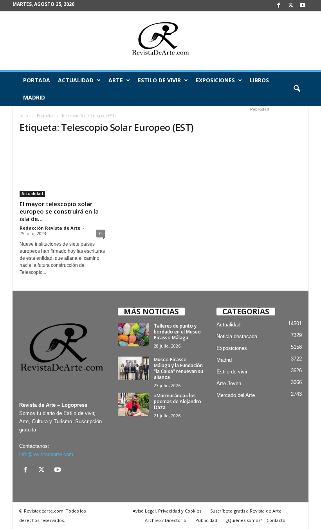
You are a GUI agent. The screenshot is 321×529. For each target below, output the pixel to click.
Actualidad (76, 80)
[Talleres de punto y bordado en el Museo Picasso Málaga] (133, 334)
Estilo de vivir (159, 80)
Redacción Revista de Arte (50, 228)
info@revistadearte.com (46, 454)
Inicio (24, 115)
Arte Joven (228, 383)
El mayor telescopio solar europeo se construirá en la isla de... (59, 211)
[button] (296, 89)
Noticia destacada (236, 336)
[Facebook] (278, 5)
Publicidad (206, 520)
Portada (36, 80)
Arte (115, 80)
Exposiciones (215, 80)
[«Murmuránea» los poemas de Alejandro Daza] (133, 404)
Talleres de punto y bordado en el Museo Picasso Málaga (177, 331)
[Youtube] (302, 5)
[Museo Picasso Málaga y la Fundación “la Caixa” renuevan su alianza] (133, 368)
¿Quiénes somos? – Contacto (255, 520)
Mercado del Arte (235, 395)
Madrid (34, 97)
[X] (290, 5)
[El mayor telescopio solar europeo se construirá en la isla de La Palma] (62, 169)
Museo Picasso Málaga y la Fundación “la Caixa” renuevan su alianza (178, 368)
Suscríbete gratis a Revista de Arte (245, 511)
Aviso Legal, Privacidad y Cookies (167, 511)
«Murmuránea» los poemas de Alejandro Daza (177, 401)
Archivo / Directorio (165, 520)
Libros (259, 80)
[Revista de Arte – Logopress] (160, 40)
